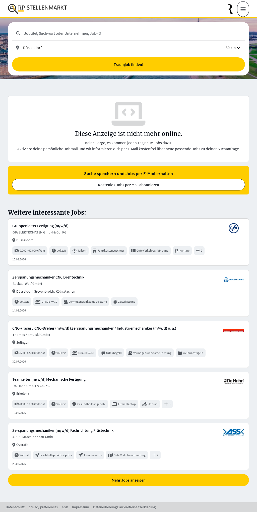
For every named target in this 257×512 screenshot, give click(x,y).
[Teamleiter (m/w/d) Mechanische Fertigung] (128, 395)
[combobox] (132, 33)
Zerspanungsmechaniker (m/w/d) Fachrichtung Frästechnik (62, 430)
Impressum (80, 507)
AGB (65, 507)
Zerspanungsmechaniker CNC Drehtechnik (48, 277)
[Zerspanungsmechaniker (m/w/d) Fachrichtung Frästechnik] (128, 446)
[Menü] (243, 9)
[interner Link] (37, 9)
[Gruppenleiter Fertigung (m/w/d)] (128, 242)
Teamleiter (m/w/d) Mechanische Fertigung (49, 379)
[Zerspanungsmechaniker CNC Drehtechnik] (128, 293)
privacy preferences (43, 507)
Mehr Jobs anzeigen (129, 480)
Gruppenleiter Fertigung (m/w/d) (40, 225)
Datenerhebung (105, 507)
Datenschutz (15, 507)
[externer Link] (232, 9)
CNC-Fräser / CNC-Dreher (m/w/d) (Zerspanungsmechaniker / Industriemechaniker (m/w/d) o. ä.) (94, 328)
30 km (231, 47)
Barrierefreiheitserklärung (136, 507)
